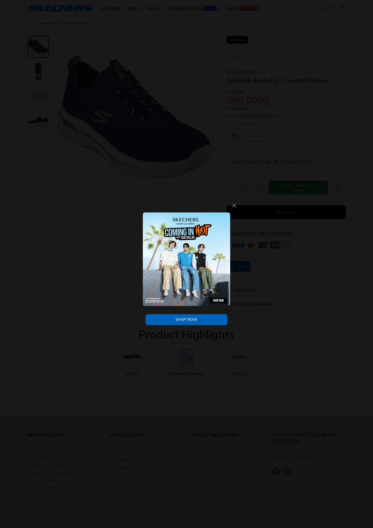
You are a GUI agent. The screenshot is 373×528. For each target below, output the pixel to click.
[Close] (234, 207)
